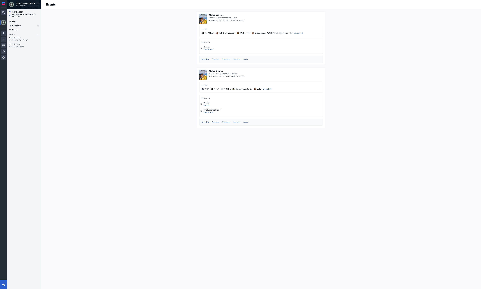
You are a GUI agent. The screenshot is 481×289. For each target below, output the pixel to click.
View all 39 (267, 89)
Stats (246, 59)
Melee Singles (216, 71)
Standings (226, 59)
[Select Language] (3, 51)
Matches (237, 59)
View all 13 (298, 33)
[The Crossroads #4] (3, 23)
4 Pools (206, 105)
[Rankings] (3, 39)
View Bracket (209, 50)
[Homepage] (3, 3)
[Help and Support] (3, 57)
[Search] (3, 12)
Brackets (206, 42)
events (12, 34)
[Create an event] (3, 33)
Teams (204, 29)
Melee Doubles (216, 15)
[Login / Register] (3, 284)
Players (205, 85)
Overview (205, 59)
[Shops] (3, 45)
